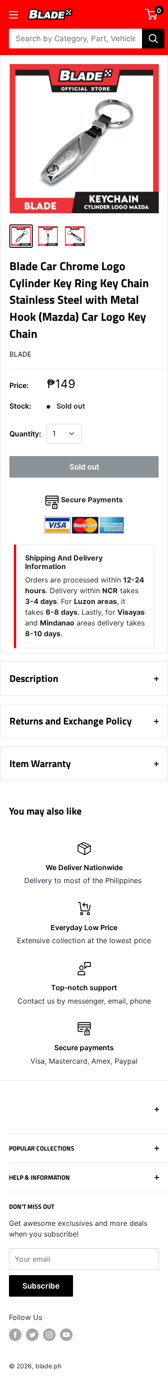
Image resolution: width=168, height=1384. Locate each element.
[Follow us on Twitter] (32, 1334)
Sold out (84, 466)
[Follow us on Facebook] (15, 1334)
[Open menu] (13, 14)
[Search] (153, 38)
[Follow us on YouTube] (66, 1334)
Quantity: (25, 433)
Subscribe (41, 1285)
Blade (20, 354)
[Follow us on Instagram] (49, 1334)
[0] (151, 14)
